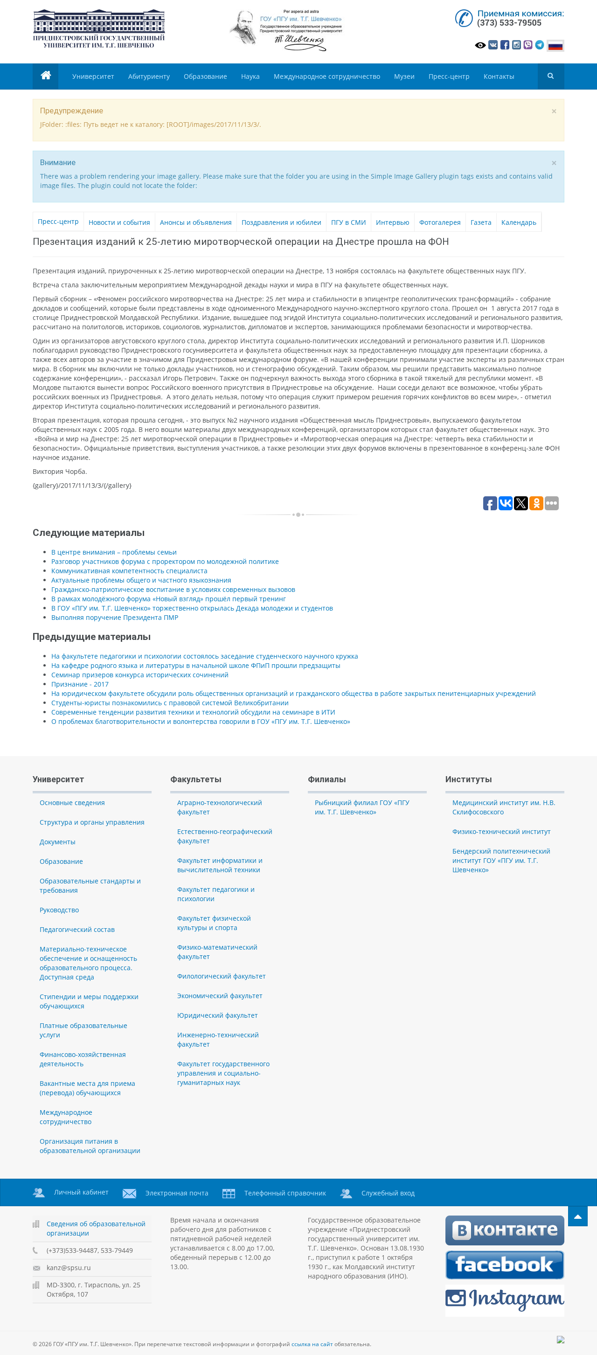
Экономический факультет (220, 995)
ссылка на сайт (312, 1344)
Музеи (404, 76)
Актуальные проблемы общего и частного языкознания (141, 580)
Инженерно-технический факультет (218, 1039)
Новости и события (119, 222)
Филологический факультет (221, 976)
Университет (93, 76)
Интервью (393, 222)
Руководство (59, 909)
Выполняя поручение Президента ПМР (114, 617)
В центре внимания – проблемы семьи (114, 552)
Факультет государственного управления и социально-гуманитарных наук (223, 1073)
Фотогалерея (440, 222)
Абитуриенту (149, 76)
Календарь (518, 222)
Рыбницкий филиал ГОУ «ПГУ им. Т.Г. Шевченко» (362, 807)
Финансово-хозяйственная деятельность (83, 1059)
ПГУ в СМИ (348, 222)
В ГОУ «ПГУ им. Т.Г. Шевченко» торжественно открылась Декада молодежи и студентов (192, 608)
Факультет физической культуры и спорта (214, 923)
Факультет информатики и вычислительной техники (220, 865)
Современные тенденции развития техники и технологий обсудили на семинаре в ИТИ (193, 712)
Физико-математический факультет (217, 952)
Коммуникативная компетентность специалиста (129, 570)
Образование (205, 76)
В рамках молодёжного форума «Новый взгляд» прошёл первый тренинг (168, 598)
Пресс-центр (449, 76)
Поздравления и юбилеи (281, 222)
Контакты (499, 76)
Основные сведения (72, 802)
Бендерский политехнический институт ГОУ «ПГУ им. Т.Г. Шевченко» (501, 860)
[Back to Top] (578, 1216)
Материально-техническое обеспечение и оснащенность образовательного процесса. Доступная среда (88, 963)
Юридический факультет (217, 1015)
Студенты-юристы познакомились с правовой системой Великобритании (170, 702)
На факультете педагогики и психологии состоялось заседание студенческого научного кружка (204, 656)
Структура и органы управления (92, 822)
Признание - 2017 (80, 684)
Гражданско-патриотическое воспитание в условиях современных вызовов (173, 589)
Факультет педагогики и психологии (216, 894)
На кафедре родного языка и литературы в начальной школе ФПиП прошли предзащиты (195, 665)
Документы (58, 841)
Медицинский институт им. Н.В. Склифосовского (503, 807)
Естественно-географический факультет (224, 836)
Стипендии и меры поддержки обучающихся (89, 1001)
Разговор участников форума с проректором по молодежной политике (165, 561)
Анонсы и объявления (196, 222)
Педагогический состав (77, 929)
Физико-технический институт (501, 831)
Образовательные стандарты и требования (90, 885)
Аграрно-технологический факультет (219, 807)
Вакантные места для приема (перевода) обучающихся (87, 1088)
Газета (481, 222)
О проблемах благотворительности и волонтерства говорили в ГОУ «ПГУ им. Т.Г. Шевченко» (200, 721)
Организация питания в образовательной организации (90, 1146)
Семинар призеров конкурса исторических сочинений (140, 674)
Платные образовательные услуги (83, 1030)
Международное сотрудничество (327, 76)
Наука (250, 76)
